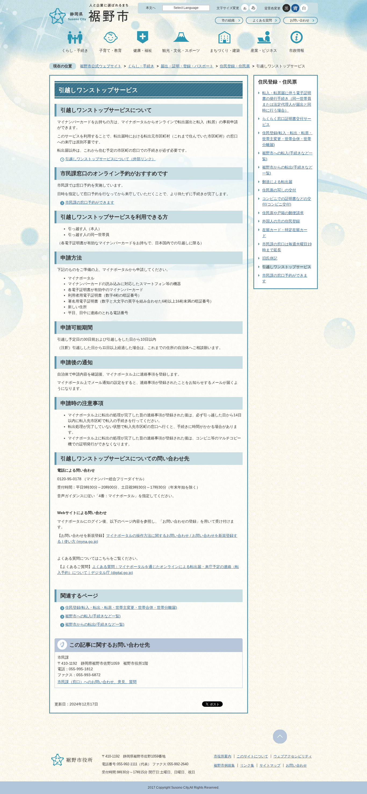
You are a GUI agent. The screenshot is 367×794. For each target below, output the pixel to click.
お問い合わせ (299, 20)
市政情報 (296, 50)
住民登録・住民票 (235, 66)
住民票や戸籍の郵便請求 (283, 213)
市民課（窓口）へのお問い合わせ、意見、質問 (96, 682)
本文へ (151, 8)
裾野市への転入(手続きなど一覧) (93, 616)
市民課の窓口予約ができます (89, 202)
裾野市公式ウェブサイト (100, 66)
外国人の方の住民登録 (281, 221)
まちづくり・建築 (225, 50)
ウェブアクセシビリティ (293, 756)
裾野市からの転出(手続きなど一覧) (94, 624)
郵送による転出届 (277, 182)
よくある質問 (262, 20)
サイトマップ (270, 765)
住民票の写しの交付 (279, 190)
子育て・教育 (110, 50)
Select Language (186, 8)
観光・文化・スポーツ (181, 50)
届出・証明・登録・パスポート (187, 66)
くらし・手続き (75, 50)
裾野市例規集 (224, 765)
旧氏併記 (269, 258)
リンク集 (247, 765)
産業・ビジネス (264, 50)
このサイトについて (252, 756)
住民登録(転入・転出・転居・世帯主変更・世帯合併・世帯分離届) (121, 607)
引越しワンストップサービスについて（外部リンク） (110, 159)
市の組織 (228, 20)
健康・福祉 (142, 50)
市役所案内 (222, 756)
